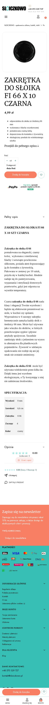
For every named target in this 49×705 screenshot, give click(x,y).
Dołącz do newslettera (15, 538)
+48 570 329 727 (35, 9)
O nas (4, 600)
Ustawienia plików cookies (12, 603)
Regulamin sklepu (9, 589)
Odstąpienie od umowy (11, 640)
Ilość (6, 155)
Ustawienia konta (8, 618)
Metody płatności (9, 637)
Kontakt (5, 596)
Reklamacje (6, 644)
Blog (4, 655)
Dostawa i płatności (9, 633)
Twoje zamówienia (9, 615)
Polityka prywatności (10, 592)
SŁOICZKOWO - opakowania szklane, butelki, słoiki (22, 25)
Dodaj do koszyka (20, 174)
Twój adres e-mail (11, 530)
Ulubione (5, 622)
